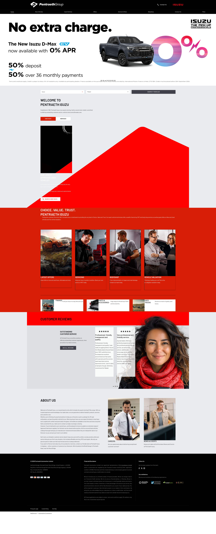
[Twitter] (142, 468)
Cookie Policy (45, 508)
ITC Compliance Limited (125, 465)
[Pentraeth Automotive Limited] (46, 4)
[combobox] (62, 92)
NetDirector (33, 513)
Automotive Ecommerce (45, 513)
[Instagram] (144, 468)
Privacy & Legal (34, 508)
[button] (80, 92)
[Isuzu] (178, 4)
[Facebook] (139, 468)
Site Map (54, 508)
